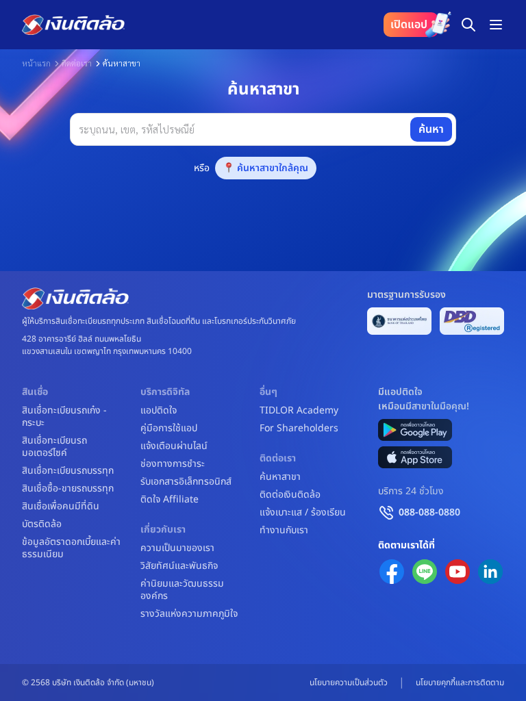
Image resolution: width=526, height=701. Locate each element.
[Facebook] (391, 571)
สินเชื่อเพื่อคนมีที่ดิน (60, 506)
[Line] (424, 571)
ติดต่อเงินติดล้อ (290, 495)
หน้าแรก (36, 63)
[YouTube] (457, 571)
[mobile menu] (496, 24)
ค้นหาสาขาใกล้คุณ (272, 168)
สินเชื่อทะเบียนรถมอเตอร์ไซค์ (54, 447)
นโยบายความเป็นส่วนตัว (349, 682)
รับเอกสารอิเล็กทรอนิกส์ (185, 482)
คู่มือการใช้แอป (168, 428)
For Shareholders (299, 428)
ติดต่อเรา (77, 63)
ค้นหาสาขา (280, 477)
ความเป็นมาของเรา (177, 548)
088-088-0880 (429, 512)
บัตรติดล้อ (42, 524)
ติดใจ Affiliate (169, 500)
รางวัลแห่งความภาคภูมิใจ (189, 614)
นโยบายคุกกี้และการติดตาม (460, 682)
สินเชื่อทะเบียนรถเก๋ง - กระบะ (64, 417)
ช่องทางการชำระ (172, 464)
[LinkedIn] (490, 571)
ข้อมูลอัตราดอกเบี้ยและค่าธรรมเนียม (71, 548)
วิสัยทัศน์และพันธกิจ (179, 566)
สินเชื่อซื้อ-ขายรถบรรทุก (68, 489)
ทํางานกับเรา (284, 530)
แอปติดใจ (158, 411)
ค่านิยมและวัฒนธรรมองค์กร (182, 590)
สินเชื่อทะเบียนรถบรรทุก (68, 471)
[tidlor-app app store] (415, 457)
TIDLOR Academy (299, 411)
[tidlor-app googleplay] (415, 430)
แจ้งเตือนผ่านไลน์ (174, 446)
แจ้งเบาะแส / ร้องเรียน (303, 513)
